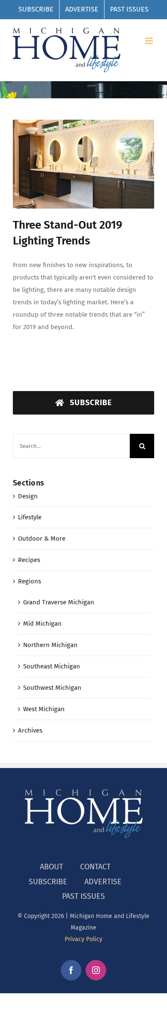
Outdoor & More (42, 538)
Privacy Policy (83, 939)
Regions (29, 581)
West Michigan (44, 709)
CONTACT (95, 866)
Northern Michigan (50, 645)
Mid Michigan (42, 623)
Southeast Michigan (51, 666)
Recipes (29, 560)
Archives (30, 730)
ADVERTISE (103, 881)
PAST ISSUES (83, 896)
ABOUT (51, 866)
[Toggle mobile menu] (149, 40)
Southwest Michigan (52, 688)
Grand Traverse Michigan (58, 602)
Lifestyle (30, 517)
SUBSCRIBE (48, 881)
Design (28, 496)
